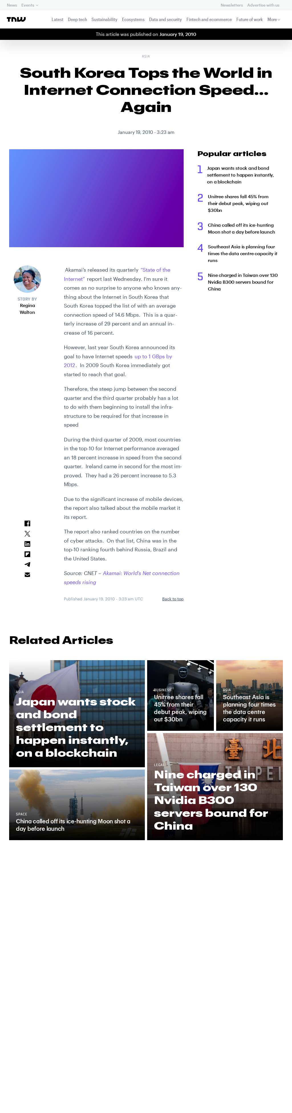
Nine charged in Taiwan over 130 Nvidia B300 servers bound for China (243, 281)
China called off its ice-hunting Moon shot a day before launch (241, 228)
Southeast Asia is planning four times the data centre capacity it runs (242, 253)
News (12, 5)
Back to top (173, 598)
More (272, 19)
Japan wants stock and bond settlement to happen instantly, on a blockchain (240, 174)
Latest (57, 19)
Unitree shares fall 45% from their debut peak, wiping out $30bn (238, 203)
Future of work (249, 19)
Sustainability (104, 19)
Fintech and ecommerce (209, 19)
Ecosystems (133, 19)
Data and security (165, 19)
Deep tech (77, 19)
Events (27, 5)
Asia (146, 56)
